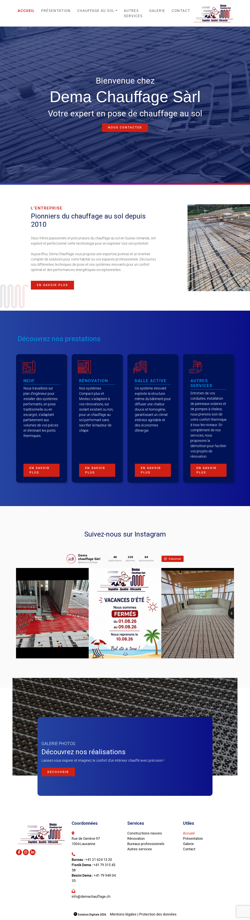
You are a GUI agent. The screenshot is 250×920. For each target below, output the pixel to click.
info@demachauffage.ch (91, 896)
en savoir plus (52, 285)
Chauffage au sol (95, 11)
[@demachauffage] (71, 559)
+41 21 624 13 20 (98, 860)
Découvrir (58, 772)
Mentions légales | (124, 914)
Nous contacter (125, 127)
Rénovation (136, 838)
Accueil (26, 11)
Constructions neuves (144, 833)
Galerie (157, 11)
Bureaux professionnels (145, 844)
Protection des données (158, 914)
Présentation (56, 11)
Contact (181, 11)
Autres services (133, 13)
